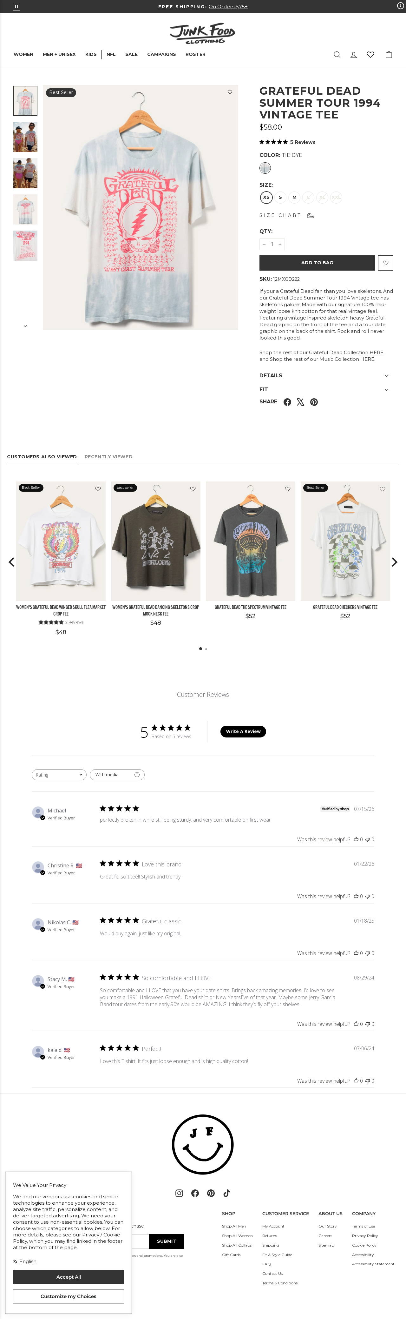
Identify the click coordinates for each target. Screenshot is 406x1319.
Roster (196, 54)
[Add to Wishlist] (230, 93)
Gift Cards (231, 1254)
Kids (91, 54)
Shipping (270, 1245)
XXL (336, 197)
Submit (166, 1241)
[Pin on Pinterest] (314, 402)
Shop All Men (234, 1226)
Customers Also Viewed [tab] (42, 457)
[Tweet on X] (300, 402)
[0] (370, 54)
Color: (280, 155)
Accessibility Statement (373, 1264)
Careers (325, 1235)
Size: (266, 185)
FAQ (266, 1264)
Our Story (327, 1226)
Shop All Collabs (237, 1245)
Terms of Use (363, 1226)
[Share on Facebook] (287, 402)
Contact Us (272, 1273)
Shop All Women (237, 1235)
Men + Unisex (59, 54)
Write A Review (243, 731)
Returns (269, 1235)
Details (270, 376)
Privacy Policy (365, 1235)
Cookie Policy (364, 1245)
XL (322, 197)
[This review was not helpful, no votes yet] (367, 839)
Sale (131, 54)
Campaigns (161, 54)
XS (266, 197)
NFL (111, 54)
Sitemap (326, 1245)
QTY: (281, 231)
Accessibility (363, 1254)
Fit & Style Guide (277, 1254)
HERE (376, 352)
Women (23, 54)
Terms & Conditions (280, 1283)
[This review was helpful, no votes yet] (356, 839)
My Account (273, 1226)
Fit (263, 390)
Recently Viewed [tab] (109, 457)
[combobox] (59, 774)
